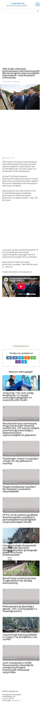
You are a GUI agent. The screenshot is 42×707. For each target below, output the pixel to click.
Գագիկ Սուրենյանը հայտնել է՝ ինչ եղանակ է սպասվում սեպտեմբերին (19, 489)
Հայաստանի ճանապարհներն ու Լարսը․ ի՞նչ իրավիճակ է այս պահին (20, 637)
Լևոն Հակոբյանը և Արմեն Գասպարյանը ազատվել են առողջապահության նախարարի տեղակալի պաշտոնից (18, 667)
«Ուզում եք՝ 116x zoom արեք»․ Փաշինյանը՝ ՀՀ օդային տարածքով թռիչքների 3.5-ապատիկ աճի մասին (18, 396)
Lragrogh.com (18, 3)
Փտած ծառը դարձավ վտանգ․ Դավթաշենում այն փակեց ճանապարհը (19, 580)
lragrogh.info (16, 700)
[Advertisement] (21, 40)
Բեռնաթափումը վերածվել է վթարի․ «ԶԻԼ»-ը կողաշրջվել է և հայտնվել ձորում (20, 608)
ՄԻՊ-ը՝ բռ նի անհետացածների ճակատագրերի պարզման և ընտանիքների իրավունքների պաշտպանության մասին (20, 518)
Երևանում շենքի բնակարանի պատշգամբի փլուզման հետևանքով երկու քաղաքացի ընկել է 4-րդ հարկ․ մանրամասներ (20, 550)
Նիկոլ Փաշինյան (21, 346)
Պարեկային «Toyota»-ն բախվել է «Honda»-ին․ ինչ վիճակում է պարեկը (21, 461)
